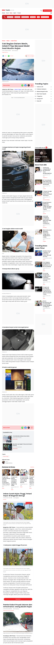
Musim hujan (18, 89)
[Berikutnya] (34, 545)
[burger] (51, 13)
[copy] (32, 85)
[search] (41, 10)
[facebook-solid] (25, 85)
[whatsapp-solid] (22, 85)
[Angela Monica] (3, 462)
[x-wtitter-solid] (29, 85)
